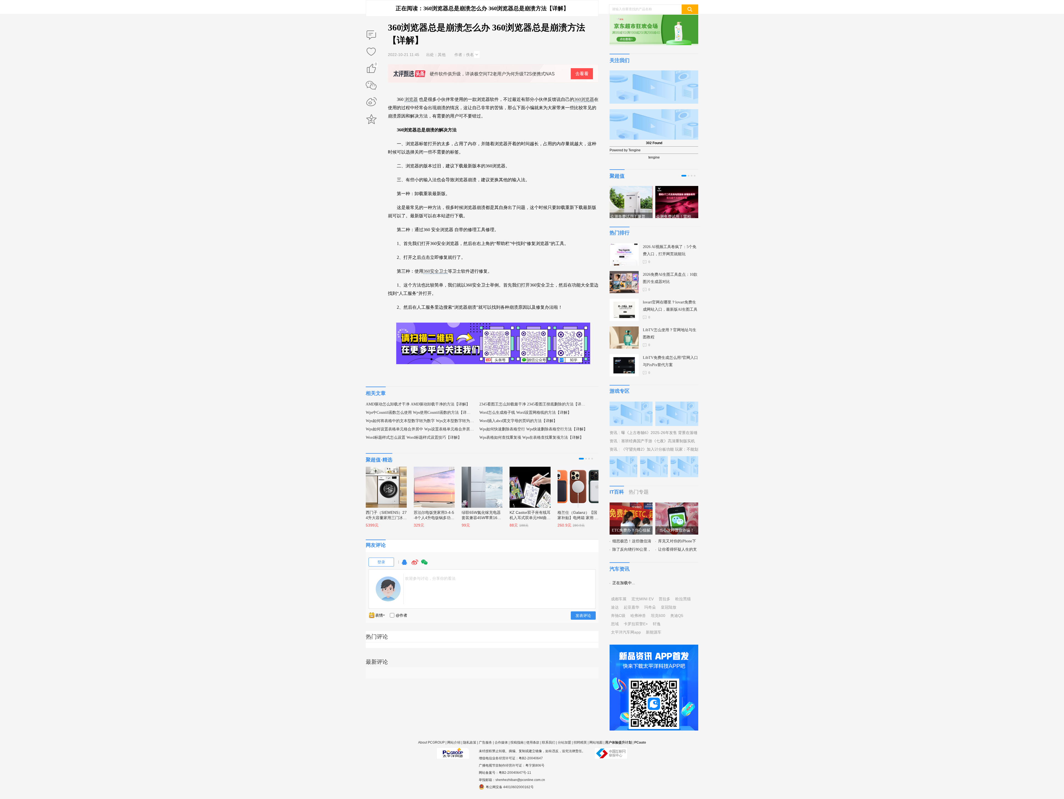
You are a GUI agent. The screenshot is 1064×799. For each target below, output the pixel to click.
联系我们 (548, 742)
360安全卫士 (435, 271)
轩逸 (657, 624)
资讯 (613, 432)
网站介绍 (454, 742)
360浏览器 (584, 99)
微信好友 (371, 85)
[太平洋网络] (453, 751)
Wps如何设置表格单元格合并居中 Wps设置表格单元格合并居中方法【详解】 (420, 429)
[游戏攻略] (676, 405)
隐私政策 (469, 742)
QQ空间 (371, 119)
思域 (615, 624)
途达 (615, 607)
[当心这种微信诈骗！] (676, 506)
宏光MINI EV (642, 599)
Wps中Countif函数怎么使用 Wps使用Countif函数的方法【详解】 (420, 412)
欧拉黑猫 (683, 599)
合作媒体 (501, 742)
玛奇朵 (650, 607)
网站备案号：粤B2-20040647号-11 (505, 773)
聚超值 (617, 176)
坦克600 (658, 615)
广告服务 (485, 742)
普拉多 (664, 599)
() (376, 65)
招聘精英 (580, 742)
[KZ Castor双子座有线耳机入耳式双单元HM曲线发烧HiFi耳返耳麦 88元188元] (527, 484)
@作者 (401, 615)
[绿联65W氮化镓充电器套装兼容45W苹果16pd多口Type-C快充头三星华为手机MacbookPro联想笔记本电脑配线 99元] (479, 484)
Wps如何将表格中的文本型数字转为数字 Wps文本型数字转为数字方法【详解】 (420, 421)
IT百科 (617, 492)
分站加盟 (564, 742)
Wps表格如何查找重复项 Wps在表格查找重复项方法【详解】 (531, 437)
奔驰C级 (618, 615)
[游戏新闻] (631, 405)
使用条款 (532, 742)
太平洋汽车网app (626, 632)
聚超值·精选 (379, 460)
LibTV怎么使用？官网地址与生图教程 (669, 333)
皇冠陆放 (668, 607)
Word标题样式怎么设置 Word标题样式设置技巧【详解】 (414, 437)
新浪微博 (371, 102)
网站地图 (596, 742)
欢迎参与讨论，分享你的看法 (430, 578)
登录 (381, 562)
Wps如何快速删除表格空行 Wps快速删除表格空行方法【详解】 (533, 429)
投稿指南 (517, 742)
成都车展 (618, 599)
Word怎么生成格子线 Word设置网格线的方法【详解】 (525, 412)
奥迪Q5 (676, 615)
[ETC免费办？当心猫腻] (631, 506)
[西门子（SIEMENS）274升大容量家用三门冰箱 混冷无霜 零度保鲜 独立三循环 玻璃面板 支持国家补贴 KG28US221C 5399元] (383, 484)
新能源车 (653, 632)
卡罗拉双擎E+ (636, 624)
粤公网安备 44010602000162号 (510, 787)
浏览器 (411, 99)
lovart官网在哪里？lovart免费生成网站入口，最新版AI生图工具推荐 (670, 306)
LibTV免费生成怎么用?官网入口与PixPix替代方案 (670, 361)
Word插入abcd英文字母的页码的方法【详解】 (518, 421)
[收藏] (371, 52)
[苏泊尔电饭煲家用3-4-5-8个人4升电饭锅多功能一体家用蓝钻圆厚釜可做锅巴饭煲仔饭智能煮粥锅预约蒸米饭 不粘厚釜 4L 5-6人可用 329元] (431, 484)
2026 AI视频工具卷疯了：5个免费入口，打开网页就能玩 (669, 250)
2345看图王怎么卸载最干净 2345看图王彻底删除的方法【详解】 (533, 404)
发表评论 (583, 615)
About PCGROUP (431, 742)
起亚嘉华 (631, 607)
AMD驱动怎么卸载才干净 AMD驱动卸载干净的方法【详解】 (418, 404)
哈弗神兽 (638, 615)
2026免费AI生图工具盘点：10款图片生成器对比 (670, 278)
